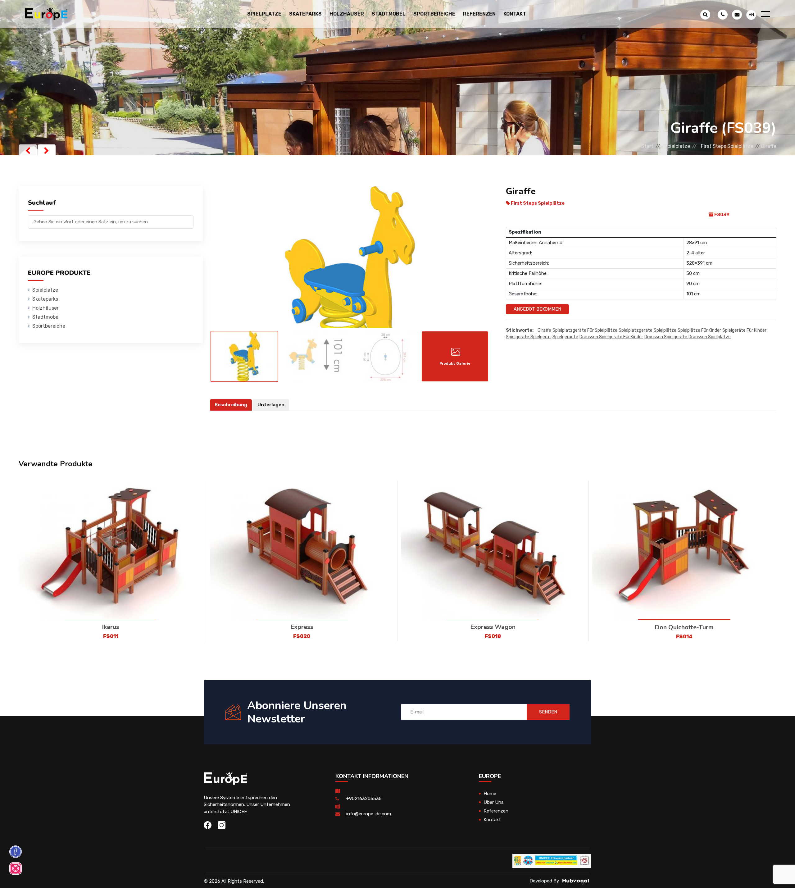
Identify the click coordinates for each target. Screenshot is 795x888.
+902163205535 (364, 798)
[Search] (188, 218)
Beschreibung (231, 405)
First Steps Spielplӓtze (727, 146)
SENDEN (548, 712)
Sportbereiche (48, 326)
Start (647, 146)
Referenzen (479, 14)
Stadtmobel (46, 317)
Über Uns (494, 802)
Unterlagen (270, 405)
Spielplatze (677, 146)
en (751, 14)
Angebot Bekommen (537, 309)
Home (490, 793)
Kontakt (514, 14)
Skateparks (45, 299)
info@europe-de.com (368, 814)
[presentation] (28, 150)
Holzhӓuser (45, 308)
